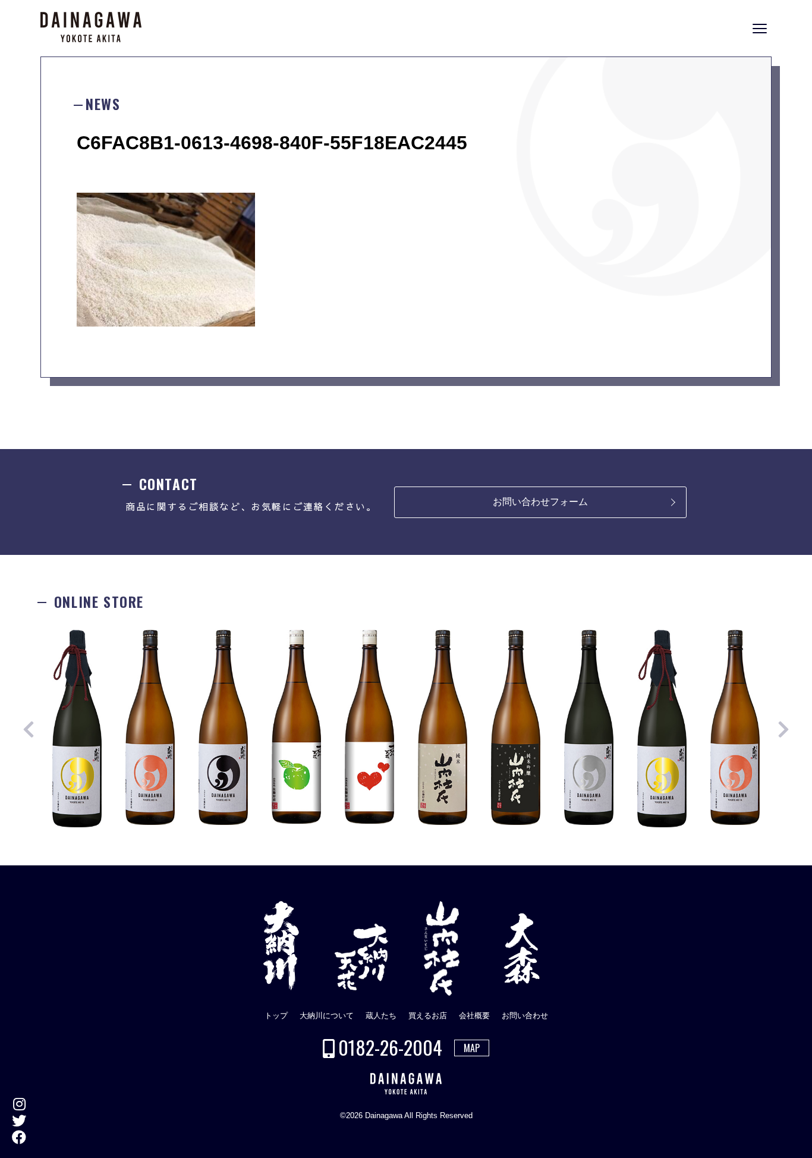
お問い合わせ (525, 1015)
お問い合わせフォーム (540, 502)
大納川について (327, 1015)
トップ (276, 1015)
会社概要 (474, 1015)
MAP (472, 1048)
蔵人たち (381, 1015)
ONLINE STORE (799, 588)
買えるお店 (427, 1015)
